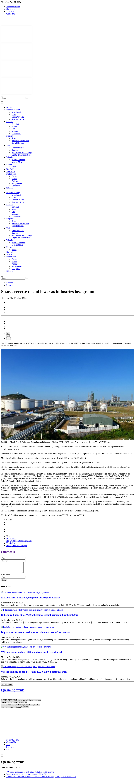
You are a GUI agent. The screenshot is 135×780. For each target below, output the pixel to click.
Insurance (16, 131)
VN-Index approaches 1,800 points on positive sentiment (31, 652)
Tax (13, 129)
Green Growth (18, 117)
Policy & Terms (12, 740)
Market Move (17, 162)
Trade (14, 114)
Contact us (10, 14)
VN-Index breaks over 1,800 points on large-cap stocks (30, 597)
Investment (16, 112)
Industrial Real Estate (20, 140)
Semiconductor (18, 148)
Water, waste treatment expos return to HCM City (26, 774)
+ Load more (7, 684)
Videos (14, 178)
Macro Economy (13, 110)
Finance (9, 121)
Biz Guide (10, 169)
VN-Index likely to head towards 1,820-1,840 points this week (34, 671)
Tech (8, 145)
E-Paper (9, 188)
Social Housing (18, 143)
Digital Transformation (21, 155)
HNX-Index (11, 538)
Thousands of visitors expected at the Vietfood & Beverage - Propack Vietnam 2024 (41, 777)
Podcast (15, 181)
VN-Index (10, 543)
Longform (16, 186)
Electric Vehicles (18, 159)
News (14, 167)
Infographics (17, 183)
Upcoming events (12, 690)
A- (8, 333)
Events (9, 164)
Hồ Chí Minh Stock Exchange (19, 541)
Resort (14, 138)
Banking (15, 124)
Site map (10, 11)
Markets (15, 126)
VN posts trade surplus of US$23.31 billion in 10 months (30, 772)
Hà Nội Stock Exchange (16, 545)
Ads (8, 744)
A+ (8, 339)
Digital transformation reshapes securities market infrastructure (35, 632)
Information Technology (22, 152)
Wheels (9, 157)
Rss (7, 749)
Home (8, 107)
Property (9, 136)
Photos (14, 176)
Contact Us (11, 742)
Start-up (15, 150)
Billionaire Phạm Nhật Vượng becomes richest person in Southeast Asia (39, 614)
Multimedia (11, 174)
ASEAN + (10, 171)
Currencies (16, 133)
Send (4, 580)
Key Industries (18, 119)
